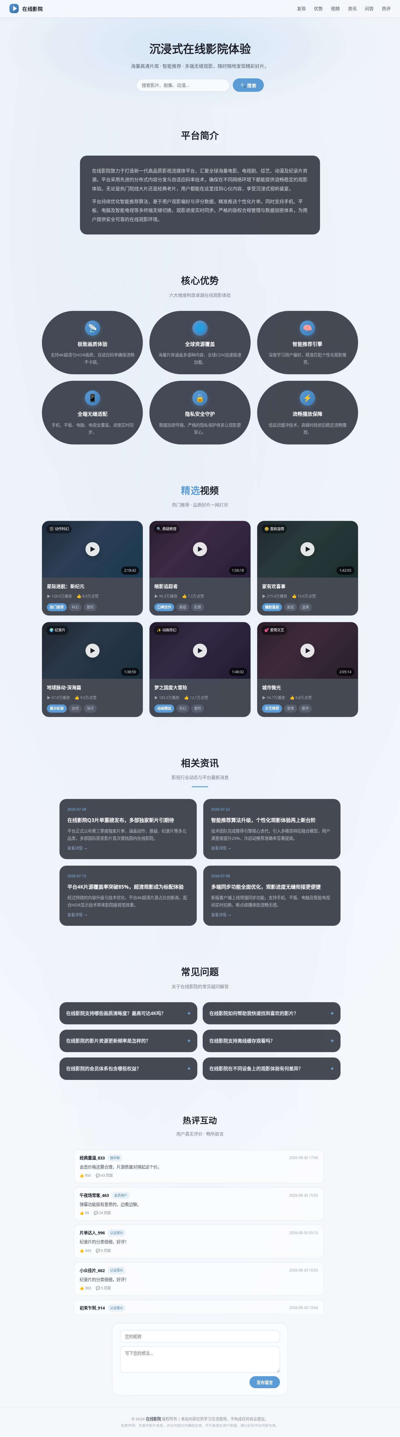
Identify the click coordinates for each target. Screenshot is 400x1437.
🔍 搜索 (248, 85)
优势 (318, 8)
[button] (93, 549)
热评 (386, 8)
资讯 (352, 8)
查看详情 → (77, 848)
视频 (335, 8)
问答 (369, 8)
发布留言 (265, 1382)
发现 (301, 8)
